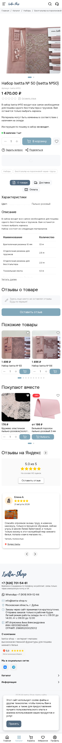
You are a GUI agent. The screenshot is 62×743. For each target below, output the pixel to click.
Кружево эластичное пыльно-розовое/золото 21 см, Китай (15, 430)
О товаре (22, 182)
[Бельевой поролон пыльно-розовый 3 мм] (46, 407)
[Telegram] (13, 667)
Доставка (44, 182)
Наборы (27, 10)
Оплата (34, 189)
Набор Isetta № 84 (42, 365)
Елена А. (19, 497)
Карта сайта (41, 695)
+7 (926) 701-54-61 (15, 583)
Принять (14, 723)
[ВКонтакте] (5, 667)
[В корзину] (24, 371)
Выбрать (45, 436)
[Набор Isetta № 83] (16, 344)
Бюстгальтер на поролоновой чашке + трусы (35, 171)
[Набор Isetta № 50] (31, 44)
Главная (5, 10)
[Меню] (4, 4)
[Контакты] (56, 4)
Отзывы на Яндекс (21, 452)
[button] (30, 77)
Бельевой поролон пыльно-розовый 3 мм (44, 430)
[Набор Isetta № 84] (46, 344)
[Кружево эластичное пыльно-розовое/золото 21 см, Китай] (16, 407)
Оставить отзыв (31, 312)
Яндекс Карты (13, 544)
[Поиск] (49, 4)
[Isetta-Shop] (14, 4)
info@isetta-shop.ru (16, 600)
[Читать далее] (9, 279)
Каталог (16, 10)
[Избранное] (56, 141)
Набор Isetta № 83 (12, 365)
